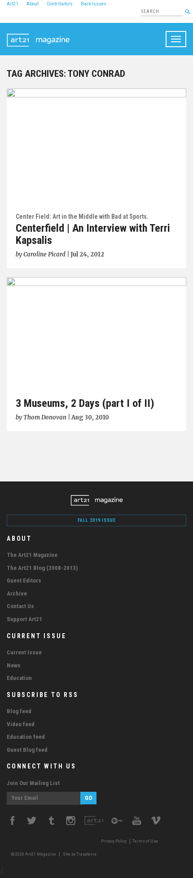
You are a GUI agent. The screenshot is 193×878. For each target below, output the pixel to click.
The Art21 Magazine (32, 555)
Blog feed (19, 711)
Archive (17, 593)
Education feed (26, 736)
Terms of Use (145, 841)
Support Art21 (24, 619)
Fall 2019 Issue (97, 520)
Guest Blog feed (27, 749)
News (14, 665)
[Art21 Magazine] (38, 34)
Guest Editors (24, 580)
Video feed (21, 724)
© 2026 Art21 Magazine (34, 854)
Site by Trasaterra (79, 854)
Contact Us (20, 606)
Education (19, 678)
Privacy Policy (114, 841)
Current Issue (24, 652)
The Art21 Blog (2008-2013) (42, 568)
